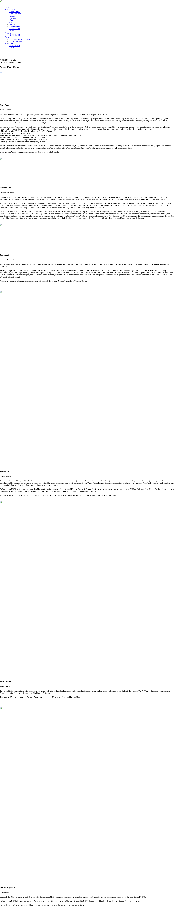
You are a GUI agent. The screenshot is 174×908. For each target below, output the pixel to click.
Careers (12, 16)
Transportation (14, 29)
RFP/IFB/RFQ (15, 35)
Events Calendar (15, 41)
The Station (9, 22)
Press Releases (14, 46)
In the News (9, 44)
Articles (12, 48)
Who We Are (10, 10)
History (12, 24)
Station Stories (14, 27)
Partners (12, 18)
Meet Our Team (15, 14)
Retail (11, 31)
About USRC (14, 12)
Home (7, 7)
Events (7, 37)
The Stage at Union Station (19, 39)
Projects (8, 33)
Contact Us (13, 20)
